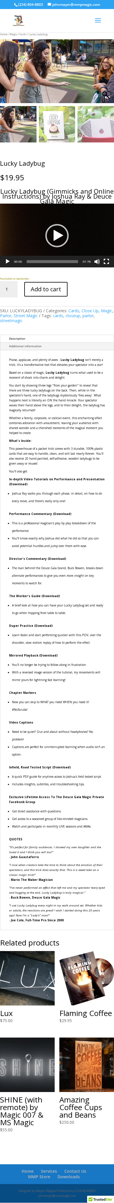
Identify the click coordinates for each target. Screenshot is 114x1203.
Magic (13, 34)
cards (58, 315)
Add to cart (46, 289)
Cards (23, 34)
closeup (72, 315)
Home (4, 34)
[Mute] (97, 261)
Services (49, 1171)
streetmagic (11, 320)
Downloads (69, 1176)
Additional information (25, 346)
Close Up (90, 310)
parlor (88, 315)
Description (17, 338)
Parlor (5, 315)
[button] (106, 74)
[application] (57, 235)
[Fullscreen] (106, 261)
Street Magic (26, 315)
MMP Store (39, 1176)
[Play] (8, 261)
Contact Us (75, 1171)
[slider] (52, 261)
